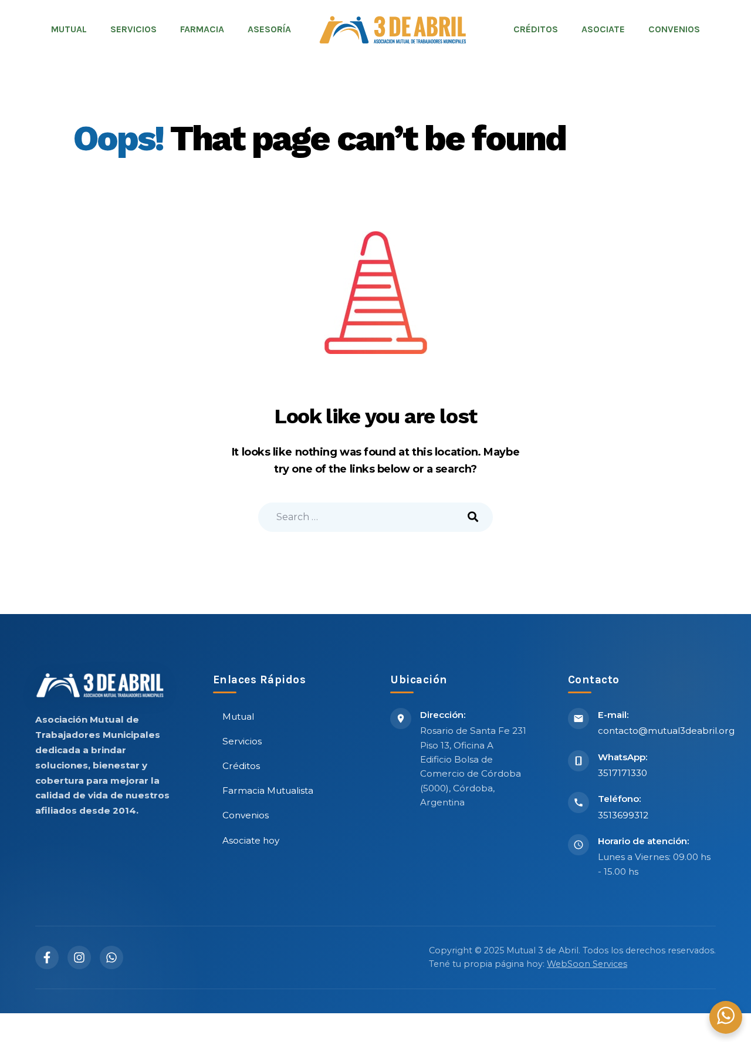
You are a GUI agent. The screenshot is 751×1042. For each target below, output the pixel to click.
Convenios (245, 815)
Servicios (242, 741)
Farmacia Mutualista (267, 790)
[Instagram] (79, 957)
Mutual (238, 716)
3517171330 (622, 772)
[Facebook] (47, 957)
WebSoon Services (587, 964)
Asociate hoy (250, 840)
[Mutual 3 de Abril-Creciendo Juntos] (392, 29)
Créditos (241, 765)
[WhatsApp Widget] (725, 1015)
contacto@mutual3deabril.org (666, 730)
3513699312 (623, 815)
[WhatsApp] (111, 957)
